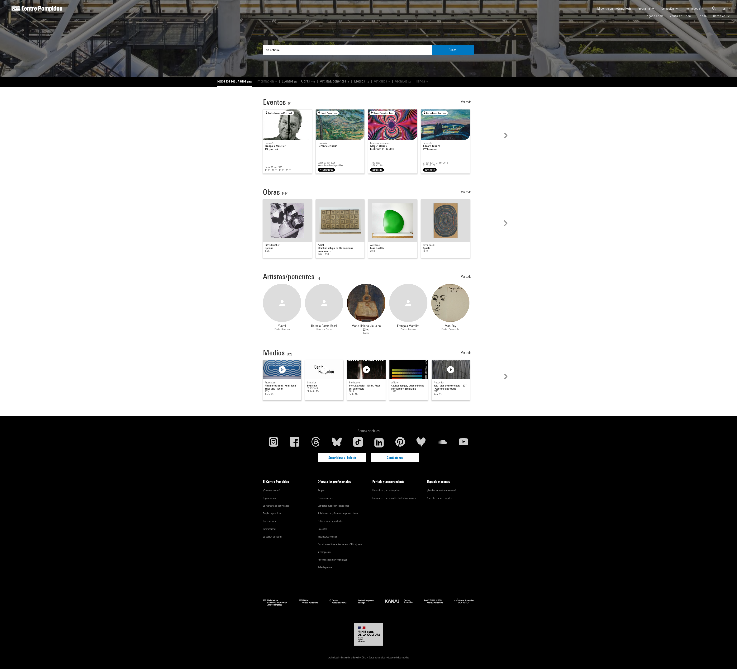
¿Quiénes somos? (271, 490)
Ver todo (466, 102)
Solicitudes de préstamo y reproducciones (338, 513)
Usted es (719, 16)
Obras (308, 81)
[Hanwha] (464, 604)
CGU (364, 657)
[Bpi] (278, 604)
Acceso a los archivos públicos (332, 559)
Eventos (289, 81)
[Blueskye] (336, 442)
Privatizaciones (325, 498)
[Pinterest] (400, 442)
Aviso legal (334, 657)
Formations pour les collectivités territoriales (394, 498)
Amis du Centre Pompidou (439, 498)
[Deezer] (421, 442)
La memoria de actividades (276, 505)
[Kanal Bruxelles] (402, 604)
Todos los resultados (234, 81)
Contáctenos (395, 458)
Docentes (322, 528)
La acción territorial (272, 536)
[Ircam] (311, 604)
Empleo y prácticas (272, 513)
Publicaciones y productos (330, 521)
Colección (668, 8)
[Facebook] (294, 442)
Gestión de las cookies (398, 657)
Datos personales (377, 657)
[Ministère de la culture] (368, 634)
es (724, 8)
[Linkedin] (379, 442)
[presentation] (505, 135)
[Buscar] (714, 8)
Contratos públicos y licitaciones (333, 505)
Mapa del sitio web (350, 657)
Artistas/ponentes (334, 81)
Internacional (269, 528)
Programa (644, 8)
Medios (361, 81)
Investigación (324, 551)
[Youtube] (463, 442)
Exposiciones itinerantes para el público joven (340, 544)
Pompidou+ (693, 8)
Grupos (321, 490)
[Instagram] (273, 442)
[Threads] (315, 442)
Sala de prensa (325, 567)
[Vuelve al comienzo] (728, 660)
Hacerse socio (269, 521)
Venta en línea (680, 16)
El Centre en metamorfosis (615, 8)
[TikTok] (357, 442)
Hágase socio (656, 16)
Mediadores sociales (327, 536)
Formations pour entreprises (386, 490)
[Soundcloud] (442, 442)
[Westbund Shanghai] (436, 604)
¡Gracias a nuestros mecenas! (441, 490)
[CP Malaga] (368, 604)
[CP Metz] (340, 604)
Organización (269, 498)
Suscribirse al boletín (342, 458)
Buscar (453, 50)
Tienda (703, 16)
